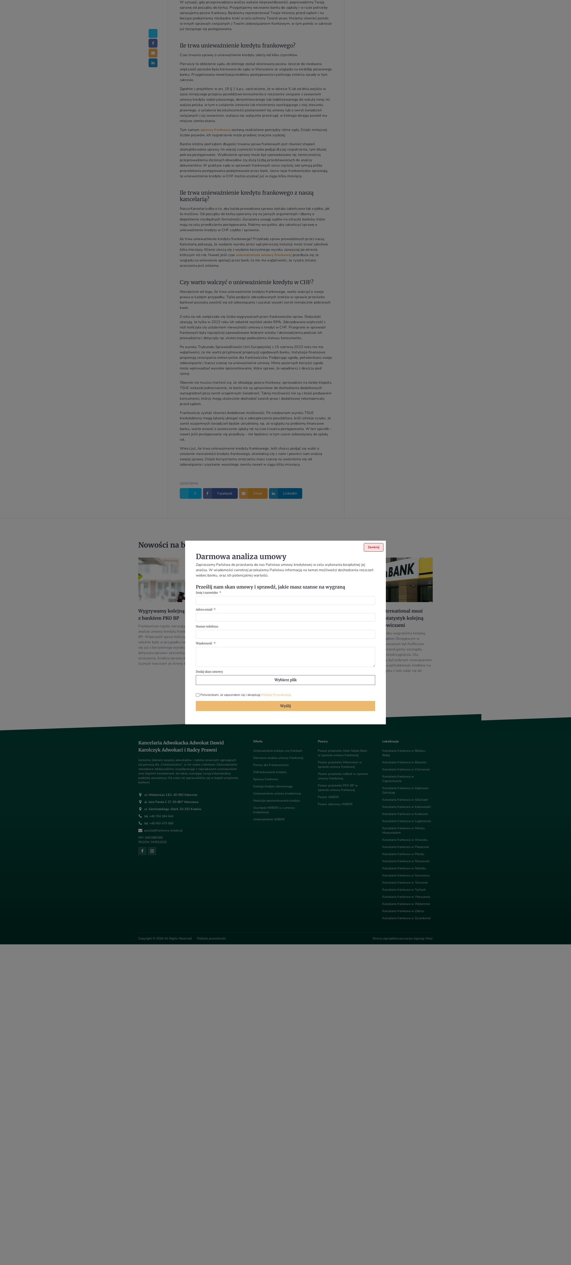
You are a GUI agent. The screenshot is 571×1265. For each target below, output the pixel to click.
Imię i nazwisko (207, 592)
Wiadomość (204, 643)
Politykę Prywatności (275, 695)
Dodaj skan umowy (209, 671)
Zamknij (373, 547)
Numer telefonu (207, 626)
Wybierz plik (286, 680)
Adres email (204, 609)
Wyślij (285, 706)
